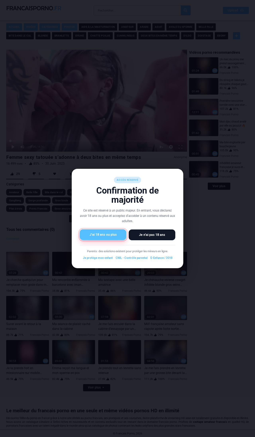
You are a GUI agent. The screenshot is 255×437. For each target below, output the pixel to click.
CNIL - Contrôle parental (132, 257)
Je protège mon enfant (98, 257)
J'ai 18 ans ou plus (103, 234)
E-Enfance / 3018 (161, 257)
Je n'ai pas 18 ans (152, 235)
